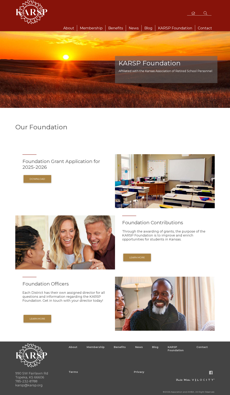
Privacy (139, 372)
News (134, 28)
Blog (148, 28)
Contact (205, 28)
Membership (91, 28)
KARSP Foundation (175, 28)
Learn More (137, 257)
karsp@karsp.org (29, 385)
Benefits (115, 28)
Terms (73, 372)
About (68, 28)
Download (37, 178)
